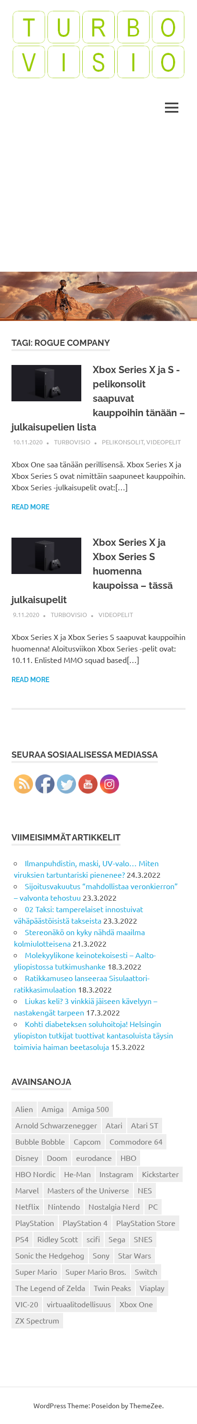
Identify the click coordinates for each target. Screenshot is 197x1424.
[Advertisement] (98, 200)
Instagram (116, 1174)
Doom (57, 1157)
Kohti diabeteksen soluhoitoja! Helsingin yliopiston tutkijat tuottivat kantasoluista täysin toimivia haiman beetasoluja (93, 1035)
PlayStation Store (145, 1222)
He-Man (77, 1174)
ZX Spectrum (37, 1320)
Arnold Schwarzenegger (56, 1125)
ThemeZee (146, 1405)
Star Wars (134, 1255)
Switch (146, 1271)
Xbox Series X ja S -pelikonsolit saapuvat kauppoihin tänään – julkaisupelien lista (98, 398)
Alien (24, 1109)
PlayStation (34, 1222)
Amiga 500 (90, 1109)
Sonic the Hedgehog (49, 1255)
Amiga (53, 1109)
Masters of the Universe (88, 1190)
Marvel (27, 1190)
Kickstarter (160, 1174)
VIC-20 (26, 1304)
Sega (117, 1239)
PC (153, 1206)
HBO (128, 1157)
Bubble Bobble (40, 1141)
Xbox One (136, 1304)
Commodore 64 (136, 1141)
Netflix (27, 1206)
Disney (26, 1157)
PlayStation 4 (85, 1222)
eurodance (94, 1157)
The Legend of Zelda (50, 1287)
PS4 (22, 1239)
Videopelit (163, 442)
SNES (143, 1239)
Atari (114, 1125)
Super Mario (36, 1271)
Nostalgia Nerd (114, 1206)
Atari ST (144, 1125)
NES (145, 1190)
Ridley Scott (57, 1239)
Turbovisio (72, 442)
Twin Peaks (112, 1287)
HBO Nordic (35, 1174)
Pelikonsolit (122, 442)
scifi (93, 1239)
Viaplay (152, 1287)
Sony (101, 1255)
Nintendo (64, 1206)
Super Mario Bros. (96, 1271)
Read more (30, 507)
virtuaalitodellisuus (79, 1304)
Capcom (87, 1141)
